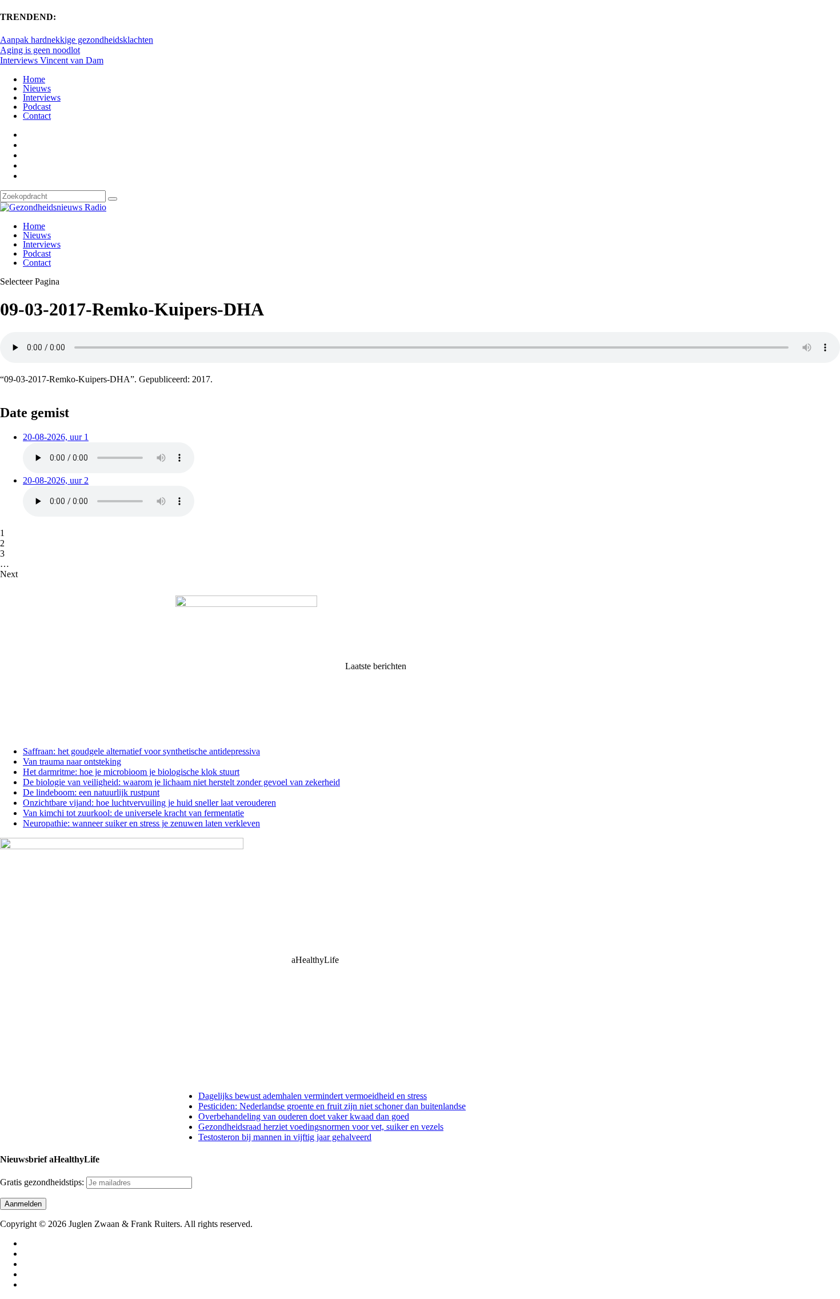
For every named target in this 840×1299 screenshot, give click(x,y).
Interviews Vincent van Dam (51, 60)
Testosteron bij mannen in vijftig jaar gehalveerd (284, 1137)
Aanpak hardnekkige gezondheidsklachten (76, 40)
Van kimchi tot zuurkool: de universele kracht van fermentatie (133, 813)
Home (34, 79)
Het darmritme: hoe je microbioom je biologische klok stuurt (131, 772)
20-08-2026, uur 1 (56, 437)
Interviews (42, 97)
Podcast (37, 106)
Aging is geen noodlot (40, 50)
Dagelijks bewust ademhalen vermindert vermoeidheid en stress (312, 1096)
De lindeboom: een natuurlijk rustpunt (91, 792)
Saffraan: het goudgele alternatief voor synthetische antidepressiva (141, 751)
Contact (37, 116)
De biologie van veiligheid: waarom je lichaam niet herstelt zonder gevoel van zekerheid (181, 782)
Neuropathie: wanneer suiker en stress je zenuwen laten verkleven (141, 823)
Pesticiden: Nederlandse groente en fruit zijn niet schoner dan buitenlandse (332, 1106)
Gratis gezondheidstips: (43, 1182)
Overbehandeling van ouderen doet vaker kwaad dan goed (303, 1116)
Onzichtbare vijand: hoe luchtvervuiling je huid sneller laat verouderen (149, 803)
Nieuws (37, 88)
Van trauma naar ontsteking (72, 761)
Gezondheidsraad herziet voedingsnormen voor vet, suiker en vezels (320, 1127)
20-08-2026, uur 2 (56, 480)
